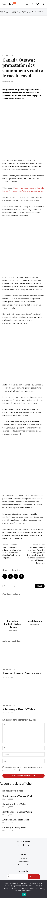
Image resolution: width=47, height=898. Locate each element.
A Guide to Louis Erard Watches (16, 819)
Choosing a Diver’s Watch (19, 709)
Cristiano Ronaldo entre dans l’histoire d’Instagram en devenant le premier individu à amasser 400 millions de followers (36, 555)
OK (24, 894)
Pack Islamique (34, 621)
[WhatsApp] (21, 576)
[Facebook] (4, 576)
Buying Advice (9, 669)
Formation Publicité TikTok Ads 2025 (12, 624)
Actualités (7, 55)
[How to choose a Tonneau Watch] (23, 655)
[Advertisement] (23, 130)
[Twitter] (10, 576)
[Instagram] (23, 845)
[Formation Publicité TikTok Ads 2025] (12, 608)
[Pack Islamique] (35, 608)
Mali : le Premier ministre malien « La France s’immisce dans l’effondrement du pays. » (11, 552)
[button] (31, 4)
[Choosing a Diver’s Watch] (23, 691)
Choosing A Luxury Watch (14, 827)
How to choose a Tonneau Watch (23, 673)
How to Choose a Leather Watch (17, 812)
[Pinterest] (15, 576)
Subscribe (34, 877)
